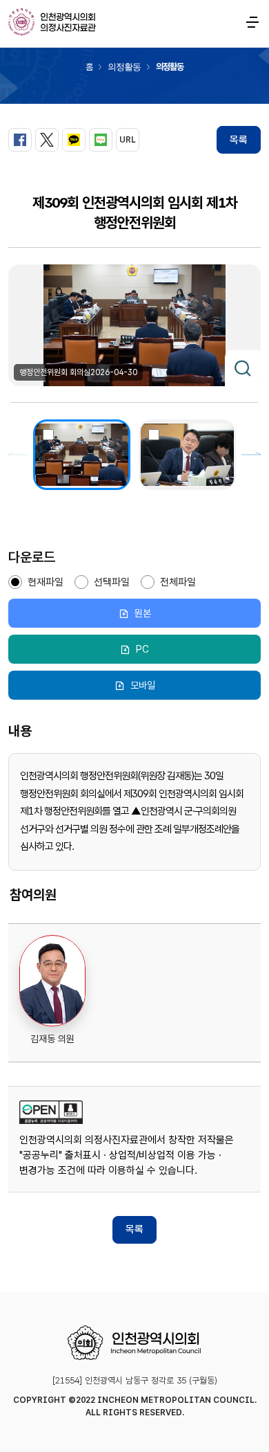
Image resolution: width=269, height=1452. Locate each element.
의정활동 (124, 67)
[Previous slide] (18, 455)
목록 (239, 140)
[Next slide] (251, 455)
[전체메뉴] (252, 22)
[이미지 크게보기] (243, 368)
